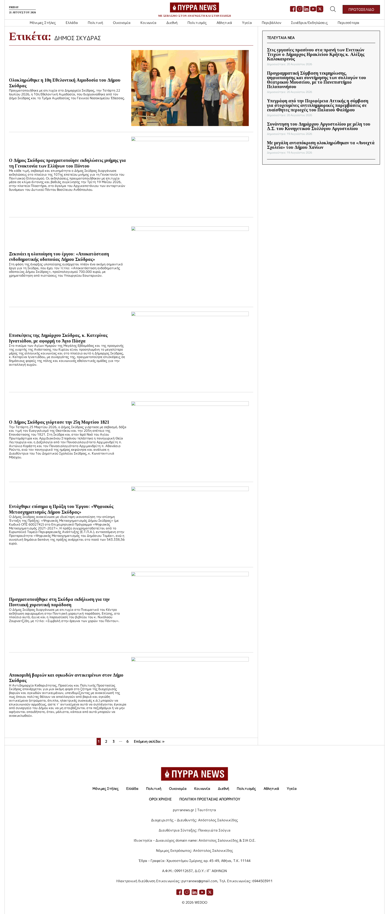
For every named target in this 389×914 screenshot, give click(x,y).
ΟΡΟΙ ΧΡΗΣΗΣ (160, 799)
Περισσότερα (348, 22)
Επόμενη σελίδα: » (149, 741)
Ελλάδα (72, 22)
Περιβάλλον (271, 22)
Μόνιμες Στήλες (43, 22)
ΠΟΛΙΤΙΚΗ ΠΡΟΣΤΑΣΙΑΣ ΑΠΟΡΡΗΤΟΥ (209, 799)
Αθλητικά (224, 22)
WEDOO (200, 902)
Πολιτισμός (197, 22)
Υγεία (247, 22)
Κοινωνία (148, 22)
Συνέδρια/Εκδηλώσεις (309, 22)
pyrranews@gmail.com (199, 881)
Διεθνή (172, 22)
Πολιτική (95, 22)
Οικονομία (122, 22)
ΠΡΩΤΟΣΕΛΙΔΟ (361, 9)
